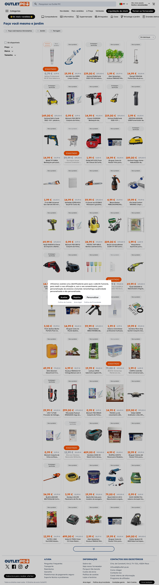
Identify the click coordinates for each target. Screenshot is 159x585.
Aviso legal (78, 302)
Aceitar (64, 297)
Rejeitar (77, 297)
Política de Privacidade (92, 302)
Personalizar (93, 297)
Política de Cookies (65, 302)
